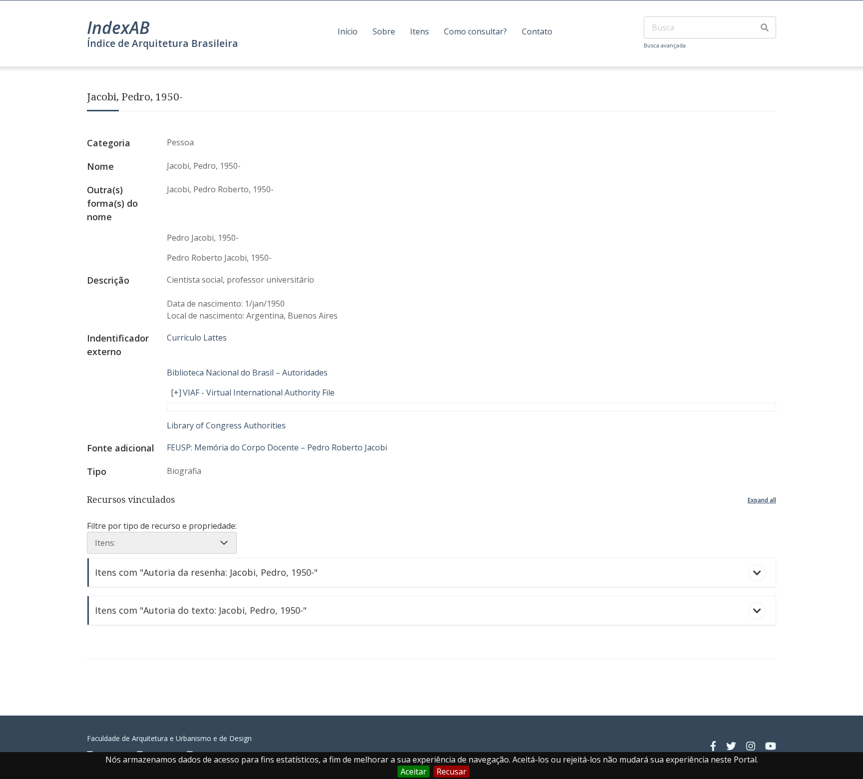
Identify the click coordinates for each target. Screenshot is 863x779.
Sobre (384, 31)
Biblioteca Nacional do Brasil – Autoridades (247, 372)
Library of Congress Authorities (226, 425)
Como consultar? (475, 31)
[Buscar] (764, 27)
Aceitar (414, 771)
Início (348, 31)
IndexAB (118, 27)
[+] (176, 392)
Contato (537, 31)
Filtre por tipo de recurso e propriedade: (162, 525)
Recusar (451, 771)
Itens (419, 31)
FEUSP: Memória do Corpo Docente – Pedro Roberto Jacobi (277, 447)
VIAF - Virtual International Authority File (259, 392)
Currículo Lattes (197, 337)
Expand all (762, 500)
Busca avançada (665, 45)
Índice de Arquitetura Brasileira (162, 43)
